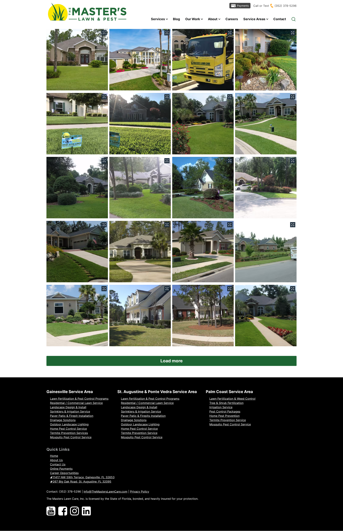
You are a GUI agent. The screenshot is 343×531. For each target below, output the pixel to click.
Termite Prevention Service (139, 433)
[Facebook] (62, 512)
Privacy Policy (139, 491)
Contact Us (57, 464)
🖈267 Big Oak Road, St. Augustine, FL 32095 (80, 481)
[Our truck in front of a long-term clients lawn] (203, 59)
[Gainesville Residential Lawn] (77, 59)
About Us (56, 460)
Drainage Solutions (63, 420)
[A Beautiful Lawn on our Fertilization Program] (140, 123)
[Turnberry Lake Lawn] (266, 123)
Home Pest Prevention (224, 416)
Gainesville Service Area (69, 391)
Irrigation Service (220, 407)
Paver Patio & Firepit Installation (71, 416)
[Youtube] (50, 512)
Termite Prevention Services (69, 433)
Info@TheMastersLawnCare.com (105, 491)
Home (54, 456)
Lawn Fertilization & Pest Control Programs (79, 398)
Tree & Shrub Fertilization (226, 403)
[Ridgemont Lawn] (77, 251)
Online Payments (61, 468)
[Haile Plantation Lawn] (140, 187)
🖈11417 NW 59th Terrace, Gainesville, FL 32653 (82, 477)
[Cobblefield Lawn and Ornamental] (203, 123)
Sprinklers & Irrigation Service (70, 411)
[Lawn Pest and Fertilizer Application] (77, 123)
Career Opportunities (64, 473)
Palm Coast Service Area (229, 391)
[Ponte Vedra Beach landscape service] (140, 59)
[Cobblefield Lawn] (77, 187)
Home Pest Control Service (68, 428)
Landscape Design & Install (68, 407)
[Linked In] (86, 512)
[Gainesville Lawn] (140, 251)
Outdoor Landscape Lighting (69, 424)
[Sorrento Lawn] (203, 251)
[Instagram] (74, 512)
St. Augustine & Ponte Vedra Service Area (157, 391)
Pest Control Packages (224, 411)
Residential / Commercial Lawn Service (76, 403)
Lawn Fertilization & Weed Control (232, 398)
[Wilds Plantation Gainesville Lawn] (203, 187)
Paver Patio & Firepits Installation (143, 416)
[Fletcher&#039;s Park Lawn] (140, 315)
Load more (171, 360)
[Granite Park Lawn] (203, 315)
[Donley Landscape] (266, 59)
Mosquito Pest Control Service (70, 437)
